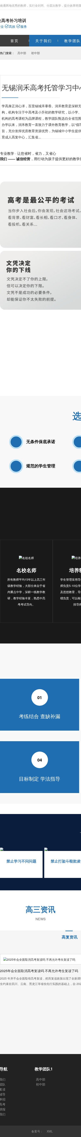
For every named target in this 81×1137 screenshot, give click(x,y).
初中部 (35, 53)
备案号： (37, 1131)
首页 (14, 40)
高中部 (21, 53)
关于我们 (43, 40)
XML (50, 1131)
